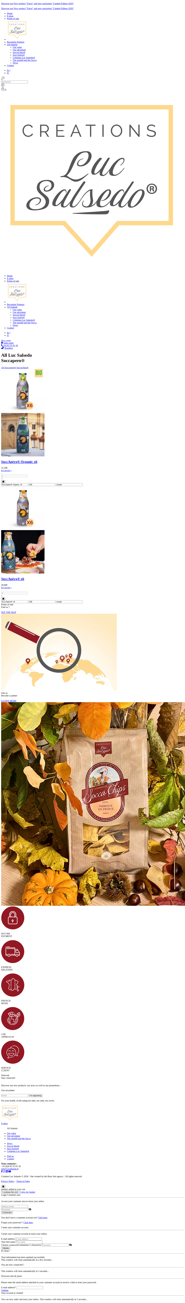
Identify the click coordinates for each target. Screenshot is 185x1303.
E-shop (4, 1123)
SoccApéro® (19, 55)
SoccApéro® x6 (12, 579)
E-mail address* (8, 1287)
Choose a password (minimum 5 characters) (21, 1245)
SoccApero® (13, 1148)
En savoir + (6, 470)
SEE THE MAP (8, 612)
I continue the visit (10, 1192)
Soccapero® (10, 367)
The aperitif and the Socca (25, 60)
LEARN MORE (8, 701)
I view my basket (27, 1192)
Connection (7, 1212)
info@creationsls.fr (9, 1169)
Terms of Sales (23, 1181)
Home (10, 13)
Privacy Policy (7, 1181)
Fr (8, 73)
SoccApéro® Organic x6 (19, 462)
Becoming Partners (15, 42)
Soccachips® (22, 367)
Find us (10, 1156)
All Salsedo (12, 44)
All (3, 367)
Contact (10, 65)
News (15, 63)
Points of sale (13, 18)
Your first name (8, 1242)
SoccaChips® (19, 52)
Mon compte (6, 340)
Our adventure (19, 50)
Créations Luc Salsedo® (24, 57)
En (8, 70)
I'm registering (35, 1095)
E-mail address (8, 1239)
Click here (42, 1217)
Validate (5, 1248)
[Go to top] (3, 1186)
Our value (17, 47)
